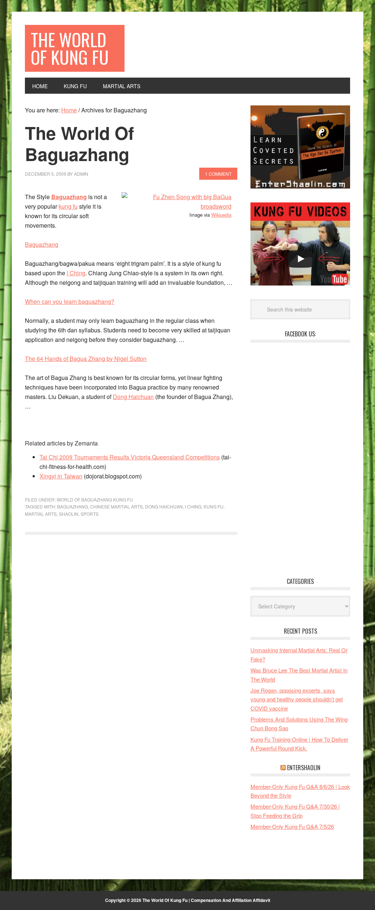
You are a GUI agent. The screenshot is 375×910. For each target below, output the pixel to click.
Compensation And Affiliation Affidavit (230, 900)
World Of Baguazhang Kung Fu (95, 499)
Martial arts (41, 514)
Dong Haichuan (133, 396)
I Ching (76, 273)
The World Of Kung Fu (70, 48)
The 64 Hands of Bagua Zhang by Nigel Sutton (85, 358)
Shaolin (68, 514)
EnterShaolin (303, 767)
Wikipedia (221, 214)
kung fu (68, 206)
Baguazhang (69, 197)
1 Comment (218, 174)
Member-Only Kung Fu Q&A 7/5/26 (292, 826)
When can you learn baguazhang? (69, 301)
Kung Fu (213, 506)
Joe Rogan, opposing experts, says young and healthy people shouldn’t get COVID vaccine (296, 699)
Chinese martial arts (116, 506)
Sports (90, 514)
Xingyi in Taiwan (61, 476)
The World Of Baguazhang (79, 143)
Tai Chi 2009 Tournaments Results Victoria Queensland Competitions (130, 457)
